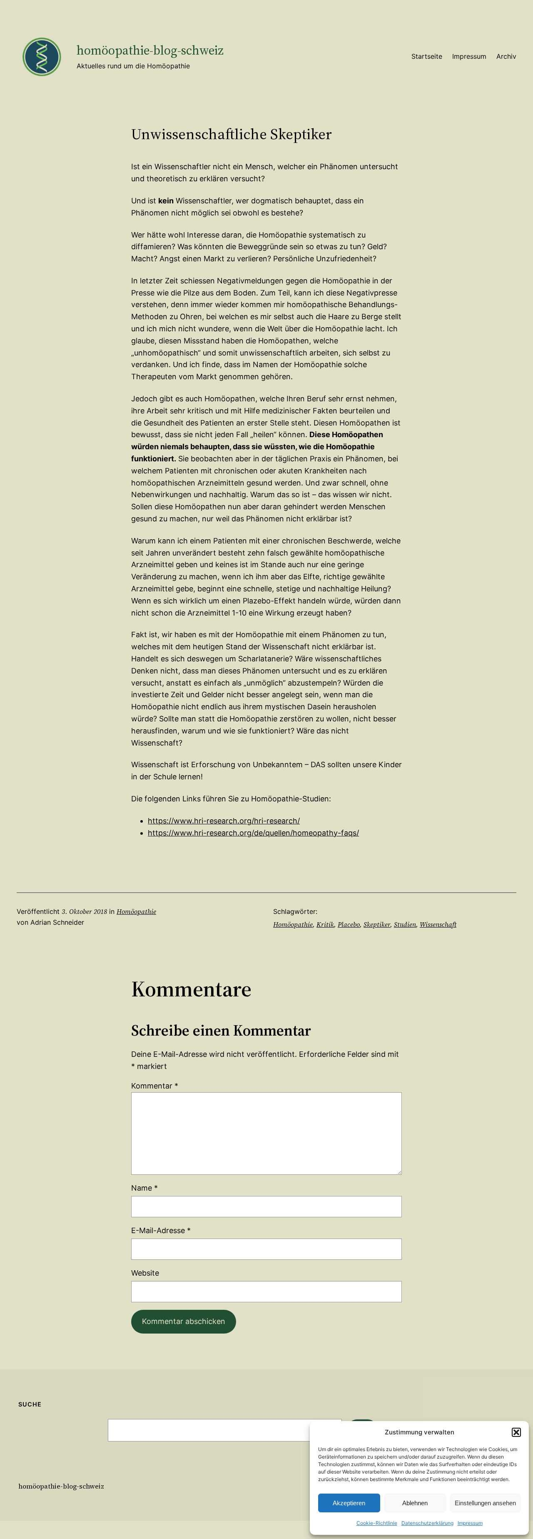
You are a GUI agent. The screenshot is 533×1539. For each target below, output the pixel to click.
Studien (405, 924)
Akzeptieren (349, 1502)
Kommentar (154, 1085)
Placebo (349, 924)
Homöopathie (136, 911)
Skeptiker (377, 924)
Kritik (325, 924)
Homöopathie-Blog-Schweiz (150, 50)
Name (144, 1188)
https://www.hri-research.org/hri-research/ (224, 820)
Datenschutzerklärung (427, 1523)
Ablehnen (415, 1502)
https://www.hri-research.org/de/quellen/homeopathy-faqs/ (253, 832)
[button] (516, 1432)
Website (145, 1273)
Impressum (470, 1523)
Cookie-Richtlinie (376, 1523)
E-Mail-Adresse (161, 1230)
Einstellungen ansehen (485, 1502)
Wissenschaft (438, 924)
